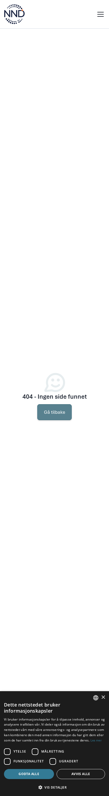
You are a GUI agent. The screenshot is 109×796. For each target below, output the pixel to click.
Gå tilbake (54, 412)
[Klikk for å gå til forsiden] (14, 14)
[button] (99, 14)
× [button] (103, 697)
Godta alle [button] (29, 774)
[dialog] (54, 743)
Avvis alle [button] (80, 774)
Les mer (96, 740)
